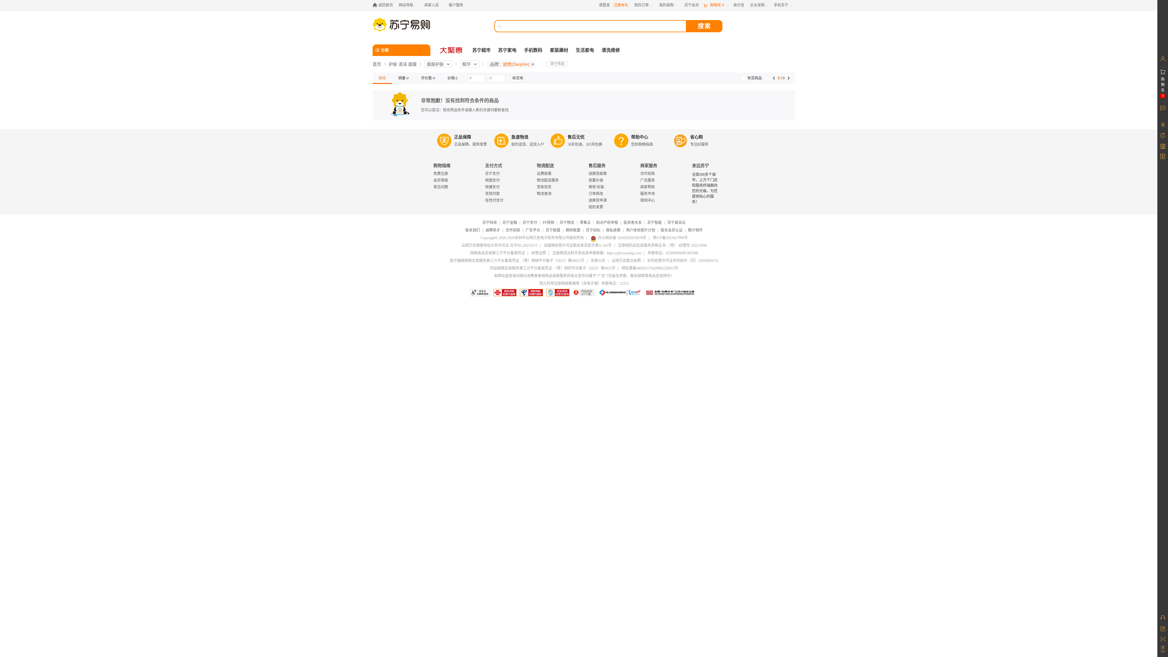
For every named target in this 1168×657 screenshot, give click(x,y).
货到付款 (492, 194)
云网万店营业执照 (626, 261)
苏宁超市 (481, 50)
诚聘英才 (492, 230)
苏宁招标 (593, 230)
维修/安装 (596, 187)
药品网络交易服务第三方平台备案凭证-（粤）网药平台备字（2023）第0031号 (552, 268)
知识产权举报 (607, 223)
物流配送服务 (548, 180)
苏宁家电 (507, 50)
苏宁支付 (492, 174)
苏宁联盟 (553, 230)
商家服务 (648, 165)
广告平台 (533, 230)
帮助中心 (639, 137)
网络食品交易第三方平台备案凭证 (497, 253)
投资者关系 (633, 223)
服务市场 (647, 194)
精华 (466, 64)
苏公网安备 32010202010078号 (622, 238)
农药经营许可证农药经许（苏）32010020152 (682, 261)
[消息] (1162, 108)
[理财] (1162, 124)
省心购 (696, 137)
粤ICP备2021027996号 (670, 238)
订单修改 (596, 194)
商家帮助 (647, 187)
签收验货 (544, 187)
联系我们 (472, 230)
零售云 (585, 223)
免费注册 (440, 174)
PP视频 (548, 223)
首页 (377, 64)
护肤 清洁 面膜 (403, 64)
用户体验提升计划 (640, 230)
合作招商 (647, 174)
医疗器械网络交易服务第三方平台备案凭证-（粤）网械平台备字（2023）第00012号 (517, 261)
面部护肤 (435, 64)
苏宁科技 (489, 223)
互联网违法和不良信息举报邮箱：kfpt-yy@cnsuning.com (596, 253)
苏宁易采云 (676, 223)
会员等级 (440, 180)
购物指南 (441, 165)
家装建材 (559, 50)
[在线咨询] (1162, 617)
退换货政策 (598, 174)
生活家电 (585, 50)
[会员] (1162, 58)
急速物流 (519, 137)
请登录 (604, 5)
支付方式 (493, 165)
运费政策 (544, 174)
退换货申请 (598, 200)
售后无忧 (576, 137)
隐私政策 (613, 230)
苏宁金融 (509, 223)
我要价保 (596, 180)
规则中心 (647, 200)
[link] (382, 78)
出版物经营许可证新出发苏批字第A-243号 (578, 245)
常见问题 (440, 187)
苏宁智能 (654, 223)
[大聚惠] (451, 50)
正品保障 (462, 137)
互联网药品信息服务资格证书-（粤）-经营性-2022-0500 (662, 245)
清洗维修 (611, 50)
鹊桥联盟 (573, 230)
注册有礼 (621, 5)
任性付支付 (494, 200)
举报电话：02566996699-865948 (673, 253)
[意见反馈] (1162, 628)
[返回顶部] (1162, 649)
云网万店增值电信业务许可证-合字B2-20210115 (499, 245)
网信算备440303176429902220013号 (650, 268)
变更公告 (598, 261)
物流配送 (545, 165)
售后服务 (597, 165)
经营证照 (538, 253)
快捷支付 (492, 187)
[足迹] (1162, 135)
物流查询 (544, 194)
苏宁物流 (567, 223)
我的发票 (596, 207)
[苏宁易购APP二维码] (1162, 638)
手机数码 (533, 50)
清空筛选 (557, 64)
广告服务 (647, 180)
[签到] (1162, 146)
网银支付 (492, 180)
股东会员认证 (672, 230)
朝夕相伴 (695, 230)
